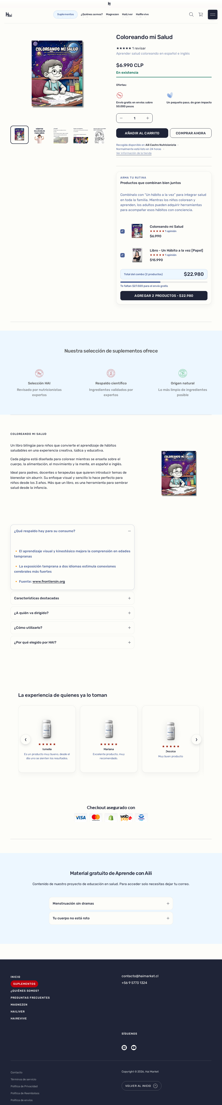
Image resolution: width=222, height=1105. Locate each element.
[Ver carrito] (201, 14)
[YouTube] (134, 1047)
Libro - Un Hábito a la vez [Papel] (176, 250)
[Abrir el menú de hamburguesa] (212, 14)
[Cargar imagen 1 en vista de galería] (19, 134)
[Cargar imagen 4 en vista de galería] (79, 134)
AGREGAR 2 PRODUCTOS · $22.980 (163, 296)
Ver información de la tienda (134, 153)
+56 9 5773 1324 (134, 983)
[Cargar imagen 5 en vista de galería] (99, 134)
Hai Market (152, 1071)
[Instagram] (124, 1047)
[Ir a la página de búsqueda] (191, 14)
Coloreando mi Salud (166, 226)
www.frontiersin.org (49, 581)
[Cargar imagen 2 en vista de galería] (39, 134)
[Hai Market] (9, 14)
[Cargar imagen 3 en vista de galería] (59, 134)
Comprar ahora (191, 133)
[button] (191, 14)
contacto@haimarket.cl (140, 976)
